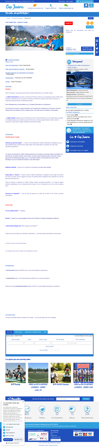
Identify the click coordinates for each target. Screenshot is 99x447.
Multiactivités (9, 62)
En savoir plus (19, 421)
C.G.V (40, 442)
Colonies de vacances (17, 18)
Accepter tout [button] (8, 439)
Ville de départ (60, 339)
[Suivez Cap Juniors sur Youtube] (97, 40)
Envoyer (86, 399)
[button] (13, 443)
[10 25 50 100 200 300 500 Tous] (56, 350)
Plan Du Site (46, 442)
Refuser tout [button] (18, 439)
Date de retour (43, 339)
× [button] (23, 401)
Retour (90, 18)
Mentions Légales (55, 442)
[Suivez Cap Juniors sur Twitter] (97, 48)
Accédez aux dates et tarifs (87, 48)
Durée (29, 339)
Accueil (8, 18)
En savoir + (79, 104)
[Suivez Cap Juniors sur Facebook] (97, 44)
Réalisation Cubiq (43, 445)
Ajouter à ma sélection (74, 53)
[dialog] (13, 422)
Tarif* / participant (80, 339)
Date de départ (16, 339)
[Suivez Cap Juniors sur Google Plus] (97, 52)
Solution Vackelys (53, 445)
